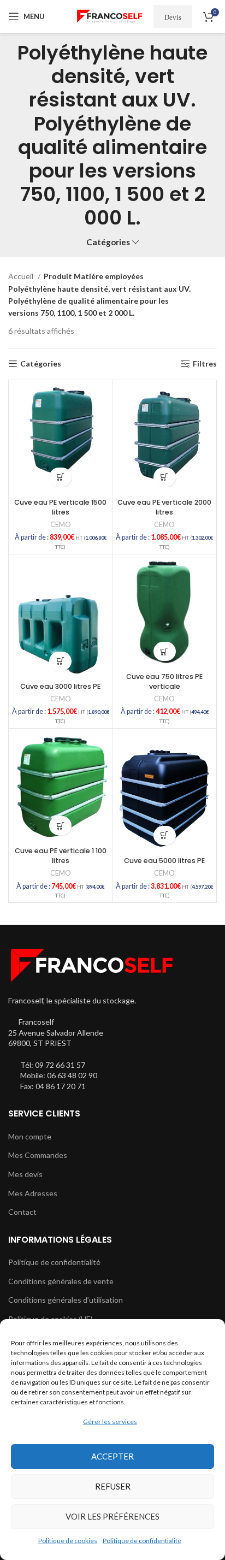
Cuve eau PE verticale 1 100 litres (60, 855)
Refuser (113, 1486)
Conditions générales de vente (61, 1281)
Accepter (112, 1456)
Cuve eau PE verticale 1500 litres (60, 507)
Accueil (21, 276)
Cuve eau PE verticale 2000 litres (164, 507)
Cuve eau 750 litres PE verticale (164, 681)
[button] (60, 477)
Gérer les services (110, 1421)
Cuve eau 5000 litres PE (164, 860)
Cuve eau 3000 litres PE (60, 686)
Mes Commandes (37, 1155)
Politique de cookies (67, 1541)
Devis (172, 16)
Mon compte (29, 1136)
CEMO (60, 525)
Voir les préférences (112, 1516)
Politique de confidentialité (142, 1541)
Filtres (205, 363)
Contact (22, 1211)
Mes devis (25, 1174)
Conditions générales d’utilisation (65, 1299)
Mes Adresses (32, 1193)
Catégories (108, 242)
